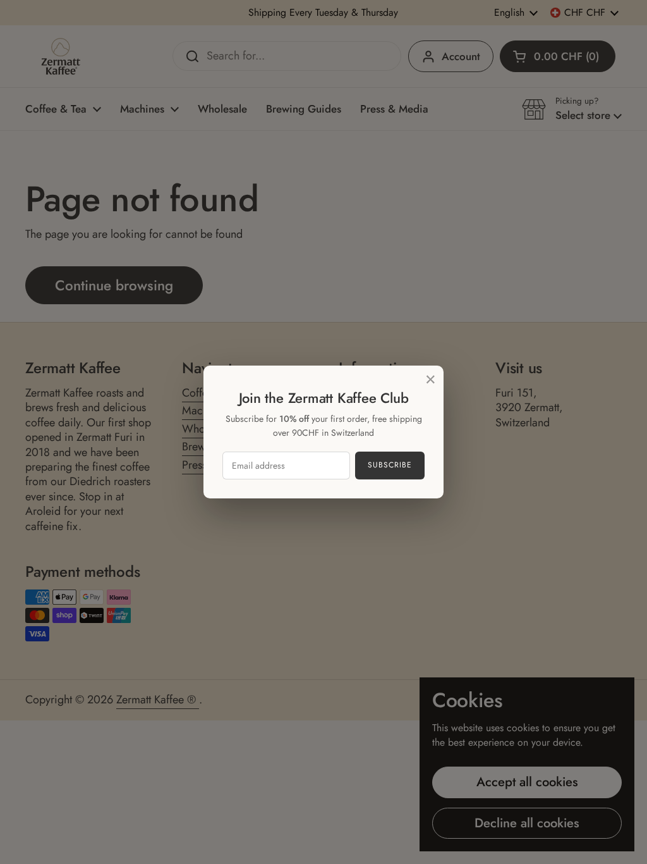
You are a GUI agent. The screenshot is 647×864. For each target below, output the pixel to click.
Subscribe (390, 465)
